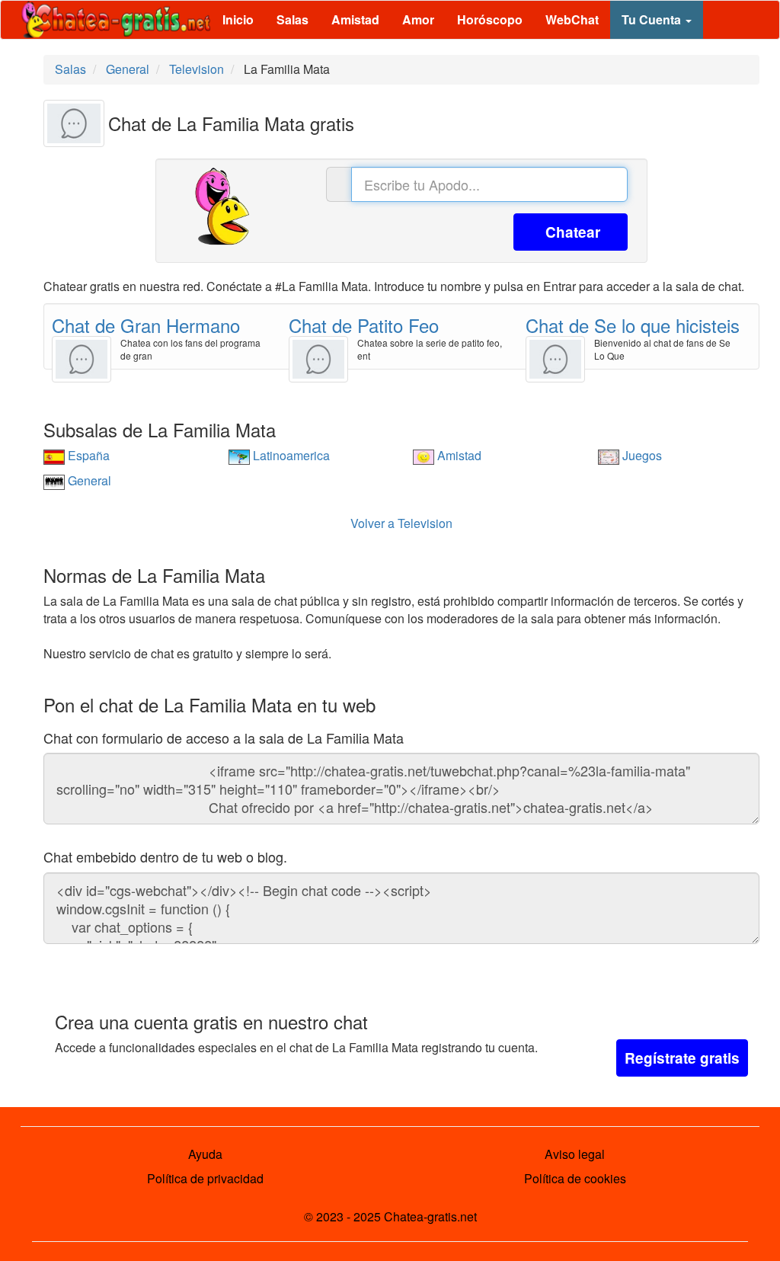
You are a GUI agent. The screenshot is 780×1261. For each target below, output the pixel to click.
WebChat (572, 19)
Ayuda (205, 1154)
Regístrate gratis (682, 1058)
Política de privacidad (205, 1178)
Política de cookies (575, 1178)
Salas (292, 19)
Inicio (238, 19)
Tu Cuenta (653, 19)
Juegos (640, 455)
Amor (418, 19)
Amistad (355, 19)
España (87, 455)
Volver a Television (401, 523)
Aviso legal (575, 1154)
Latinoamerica (290, 455)
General (88, 480)
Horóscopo (490, 19)
